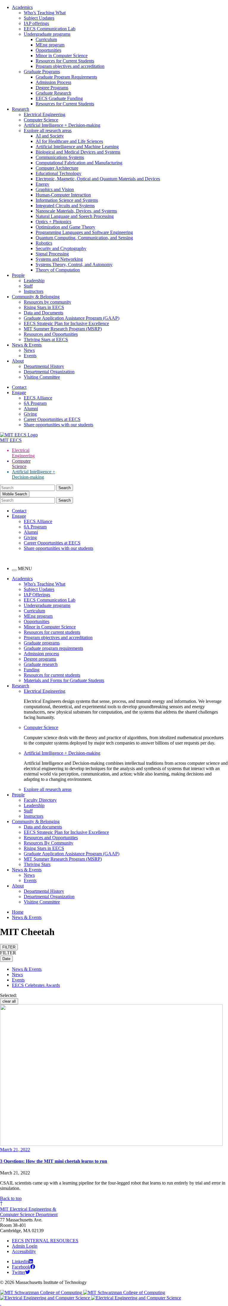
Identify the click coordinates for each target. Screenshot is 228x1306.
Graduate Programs (42, 71)
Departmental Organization (49, 371)
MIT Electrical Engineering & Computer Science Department (29, 1212)
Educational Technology (58, 173)
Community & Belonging (36, 296)
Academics (22, 7)
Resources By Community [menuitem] (48, 842)
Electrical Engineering (44, 114)
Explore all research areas (48, 130)
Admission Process (53, 82)
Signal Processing (52, 253)
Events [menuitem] (30, 880)
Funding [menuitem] (31, 669)
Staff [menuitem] (28, 810)
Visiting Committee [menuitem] (42, 901)
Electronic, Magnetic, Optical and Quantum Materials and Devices (98, 178)
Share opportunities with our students (58, 424)
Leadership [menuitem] (34, 805)
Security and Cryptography (61, 248)
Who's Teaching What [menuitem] (44, 583)
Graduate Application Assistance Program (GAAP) (71, 318)
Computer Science (41, 119)
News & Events (27, 344)
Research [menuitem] (20, 685)
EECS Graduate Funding (59, 98)
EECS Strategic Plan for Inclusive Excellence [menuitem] (66, 832)
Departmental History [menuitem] (44, 891)
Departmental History (44, 366)
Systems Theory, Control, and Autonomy (74, 264)
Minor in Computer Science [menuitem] (50, 626)
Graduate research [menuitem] (41, 664)
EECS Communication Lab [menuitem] (49, 600)
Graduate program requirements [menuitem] (53, 648)
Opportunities (48, 50)
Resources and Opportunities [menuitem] (51, 837)
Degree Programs (52, 87)
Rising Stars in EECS (44, 307)
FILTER (8, 947)
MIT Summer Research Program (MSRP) (63, 328)
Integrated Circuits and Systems (65, 205)
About (18, 360)
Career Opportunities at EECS (52, 419)
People (18, 275)
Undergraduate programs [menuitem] (47, 605)
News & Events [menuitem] (27, 869)
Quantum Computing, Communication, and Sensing (84, 237)
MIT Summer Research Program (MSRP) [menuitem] (63, 859)
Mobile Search (14, 494)
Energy (42, 184)
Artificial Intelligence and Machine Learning (77, 146)
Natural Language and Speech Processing (75, 216)
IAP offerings (36, 23)
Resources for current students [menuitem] (52, 632)
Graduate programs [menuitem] (42, 642)
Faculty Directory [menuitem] (40, 800)
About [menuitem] (18, 885)
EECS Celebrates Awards (36, 985)
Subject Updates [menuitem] (39, 589)
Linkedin (20, 1261)
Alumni (31, 408)
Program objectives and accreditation (70, 66)
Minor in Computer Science (62, 55)
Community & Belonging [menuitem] (36, 821)
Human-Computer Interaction (63, 194)
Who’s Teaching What (45, 12)
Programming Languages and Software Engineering (84, 232)
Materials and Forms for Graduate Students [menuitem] (64, 680)
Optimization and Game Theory (65, 227)
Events (30, 355)
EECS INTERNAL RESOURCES (45, 1240)
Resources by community (47, 302)
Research (20, 109)
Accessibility (24, 1251)
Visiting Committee (42, 377)
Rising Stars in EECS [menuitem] (44, 848)
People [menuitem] (18, 794)
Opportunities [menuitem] (36, 621)
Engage (19, 392)
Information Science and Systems (67, 200)
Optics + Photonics (53, 221)
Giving (30, 413)
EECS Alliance (38, 397)
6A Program (35, 403)
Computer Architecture (57, 168)
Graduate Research (53, 93)
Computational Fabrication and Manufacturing (79, 162)
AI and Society (50, 135)
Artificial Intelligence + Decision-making (62, 125)
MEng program (50, 44)
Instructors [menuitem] (33, 816)
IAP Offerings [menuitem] (37, 594)
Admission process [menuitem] (41, 653)
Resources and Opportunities (51, 334)
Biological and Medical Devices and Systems (78, 152)
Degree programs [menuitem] (40, 658)
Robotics (44, 243)
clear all (9, 1001)
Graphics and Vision (55, 189)
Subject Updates (39, 18)
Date (6, 959)
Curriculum (46, 39)
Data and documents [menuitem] (43, 826)
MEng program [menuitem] (38, 616)
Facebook (21, 1266)
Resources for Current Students (65, 60)
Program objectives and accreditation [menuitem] (58, 637)
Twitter (18, 1272)
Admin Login (24, 1246)
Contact (19, 387)
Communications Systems (60, 157)
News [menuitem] (29, 875)
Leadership (34, 280)
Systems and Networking (59, 259)
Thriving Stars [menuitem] (37, 864)
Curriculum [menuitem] (34, 610)
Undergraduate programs (47, 34)
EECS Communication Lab (49, 28)
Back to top (11, 1198)
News (29, 350)
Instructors (33, 291)
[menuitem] (126, 691)
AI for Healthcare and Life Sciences (69, 141)
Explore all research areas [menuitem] (48, 789)
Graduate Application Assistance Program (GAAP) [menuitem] (71, 853)
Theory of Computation (58, 269)
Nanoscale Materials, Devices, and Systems (76, 210)
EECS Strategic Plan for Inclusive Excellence (66, 323)
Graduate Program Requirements (66, 76)
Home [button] (17, 912)
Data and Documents (43, 312)
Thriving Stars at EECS (46, 339)
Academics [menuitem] (22, 578)
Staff (28, 285)
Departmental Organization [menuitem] (49, 896)
